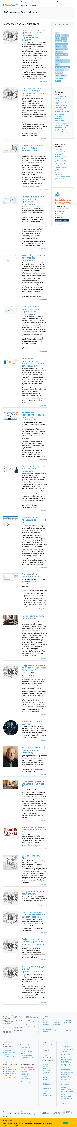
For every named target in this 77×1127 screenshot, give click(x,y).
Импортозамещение (62, 67)
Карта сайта (33, 1115)
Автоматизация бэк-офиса (47, 1063)
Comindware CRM (47, 1047)
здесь (16, 1125)
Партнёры (45, 1031)
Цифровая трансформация (61, 61)
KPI (66, 70)
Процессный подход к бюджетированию (33, 575)
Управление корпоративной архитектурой (25, 1073)
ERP (57, 64)
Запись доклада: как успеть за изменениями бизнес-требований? (33, 914)
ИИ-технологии (25, 1049)
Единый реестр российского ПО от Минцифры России (70, 1112)
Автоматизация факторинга (47, 1089)
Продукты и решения (38, 2)
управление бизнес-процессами (31, 539)
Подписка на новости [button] (23, 1115)
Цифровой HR (46, 1070)
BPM (43, 539)
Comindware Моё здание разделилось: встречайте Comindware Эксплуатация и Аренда (67, 1047)
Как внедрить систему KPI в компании (33, 617)
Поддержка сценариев (10, 1062)
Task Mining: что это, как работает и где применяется (34, 258)
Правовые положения (10, 1113)
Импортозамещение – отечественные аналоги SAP (34, 830)
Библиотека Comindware (69, 1023)
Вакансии (68, 1026)
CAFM (64, 46)
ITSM (57, 38)
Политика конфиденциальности (11, 1111)
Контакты (68, 1028)
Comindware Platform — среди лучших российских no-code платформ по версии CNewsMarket (67, 1062)
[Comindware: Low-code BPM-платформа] (10, 5)
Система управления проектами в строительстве (61, 172)
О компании (46, 1018)
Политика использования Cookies (29, 1111)
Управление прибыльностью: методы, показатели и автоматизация (33, 362)
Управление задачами (10, 1060)
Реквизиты (68, 1030)
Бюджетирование (61, 49)
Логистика (65, 36)
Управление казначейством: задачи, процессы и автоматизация (34, 416)
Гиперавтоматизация (26, 1055)
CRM (38, 525)
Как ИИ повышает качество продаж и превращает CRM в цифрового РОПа (66, 1077)
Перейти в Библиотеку (62, 220)
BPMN (64, 38)
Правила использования (23, 1113)
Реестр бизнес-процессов (27, 1082)
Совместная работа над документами (11, 1074)
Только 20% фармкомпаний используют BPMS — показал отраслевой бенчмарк (66, 1054)
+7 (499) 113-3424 (18, 1020)
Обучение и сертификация (47, 1028)
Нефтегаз (59, 52)
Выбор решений (61, 75)
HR (65, 41)
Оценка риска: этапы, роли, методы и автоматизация (32, 148)
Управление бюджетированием (48, 1073)
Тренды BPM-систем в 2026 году (33, 722)
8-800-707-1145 (18, 1022)
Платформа (24, 2)
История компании (45, 1021)
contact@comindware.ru (31, 1022)
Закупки (58, 41)
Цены (59, 2)
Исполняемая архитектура (28, 1069)
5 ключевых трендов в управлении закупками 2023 (33, 784)
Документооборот (61, 44)
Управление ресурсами (27, 1067)
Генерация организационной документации (26, 1078)
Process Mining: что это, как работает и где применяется (33, 468)
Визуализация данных (10, 1071)
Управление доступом (10, 1069)
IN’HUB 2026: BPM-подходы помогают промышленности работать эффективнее (67, 1070)
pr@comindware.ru (30, 1026)
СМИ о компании (57, 1021)
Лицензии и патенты (46, 1025)
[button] (72, 5)
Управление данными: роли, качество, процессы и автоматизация (33, 200)
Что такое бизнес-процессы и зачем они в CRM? (34, 520)
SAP (23, 835)
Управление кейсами (10, 1077)
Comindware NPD (47, 1057)
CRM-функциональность (29, 541)
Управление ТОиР (47, 1095)
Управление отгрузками (62, 125)
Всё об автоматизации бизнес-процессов (67, 1095)
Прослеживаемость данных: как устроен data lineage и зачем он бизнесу (33, 92)
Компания (35, 5)
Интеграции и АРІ (25, 1047)
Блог (55, 1030)
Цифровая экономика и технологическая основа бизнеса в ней (34, 668)
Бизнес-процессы (61, 54)
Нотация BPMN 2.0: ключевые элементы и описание (67, 1086)
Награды (56, 1018)
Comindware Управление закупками (46, 1050)
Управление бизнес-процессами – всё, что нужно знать (67, 1091)
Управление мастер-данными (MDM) (47, 1084)
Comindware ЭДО (47, 1044)
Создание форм (8, 1067)
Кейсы (51, 2)
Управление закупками (62, 124)
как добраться (7, 1024)
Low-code (59, 73)
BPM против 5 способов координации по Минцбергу (33, 750)
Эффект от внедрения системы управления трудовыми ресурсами (33, 941)
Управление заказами (61, 122)
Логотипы (5, 1116)
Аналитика (59, 70)
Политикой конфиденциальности (26, 1123)
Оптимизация (60, 78)
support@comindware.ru (31, 1017)
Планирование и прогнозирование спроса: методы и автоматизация (31, 310)
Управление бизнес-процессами (10, 1049)
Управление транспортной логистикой (59, 114)
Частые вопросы (12, 1115)
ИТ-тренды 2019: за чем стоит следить (33, 892)
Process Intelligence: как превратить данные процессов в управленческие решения (33, 35)
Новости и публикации (69, 1019)
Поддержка (24, 5)
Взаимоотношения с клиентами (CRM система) (61, 98)
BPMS (58, 46)
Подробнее (42, 81)
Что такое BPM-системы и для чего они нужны (67, 1099)
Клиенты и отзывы (57, 1025)
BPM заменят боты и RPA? (32, 857)
